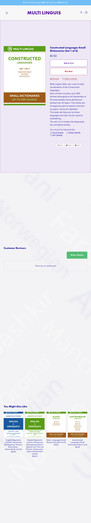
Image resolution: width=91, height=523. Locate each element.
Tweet (69, 145)
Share (61, 145)
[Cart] (87, 12)
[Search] (81, 12)
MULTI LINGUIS (44, 13)
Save (78, 145)
